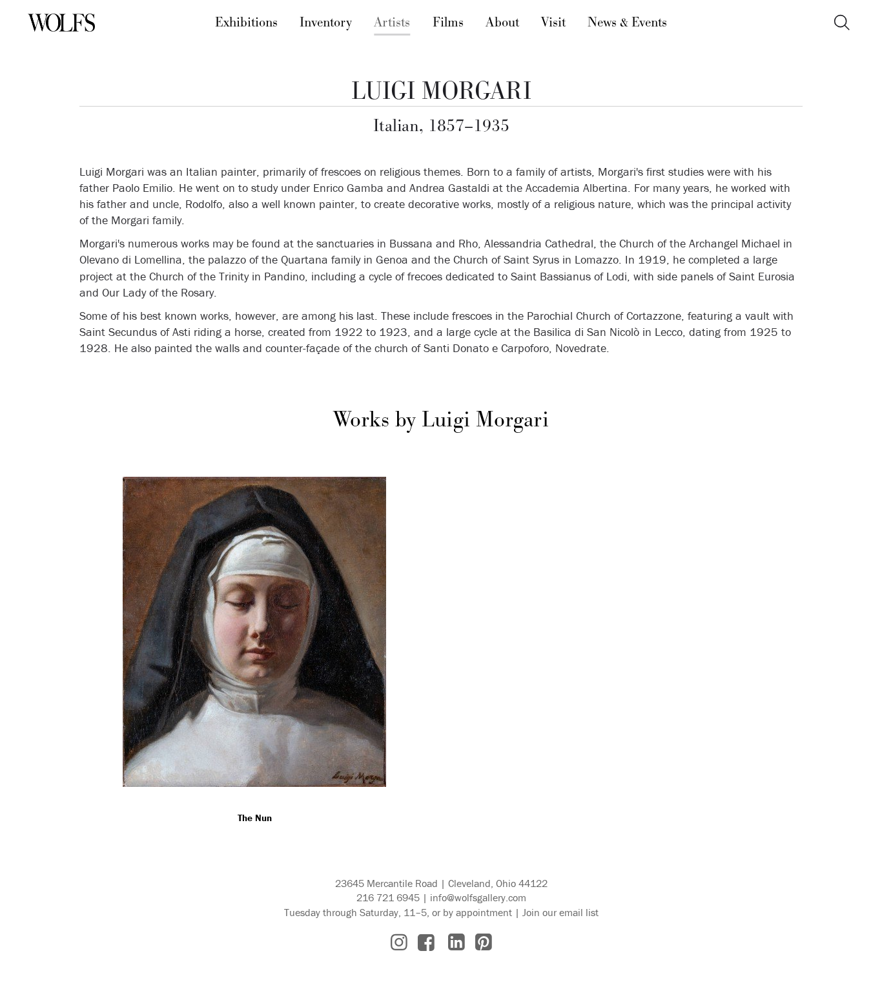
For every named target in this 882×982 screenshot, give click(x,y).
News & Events (627, 23)
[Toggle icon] (841, 23)
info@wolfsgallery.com (478, 897)
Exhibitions (246, 23)
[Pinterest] (483, 942)
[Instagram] (399, 942)
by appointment (477, 912)
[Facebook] (426, 942)
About (502, 23)
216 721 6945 (388, 897)
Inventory (326, 23)
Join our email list (560, 912)
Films (448, 23)
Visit (553, 23)
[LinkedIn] (456, 942)
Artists (392, 23)
